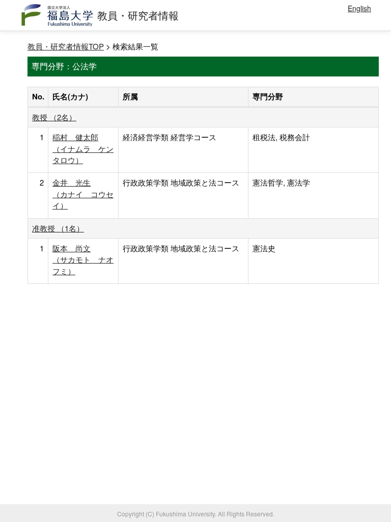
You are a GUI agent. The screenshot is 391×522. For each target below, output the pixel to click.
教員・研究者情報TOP (65, 46)
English (359, 8)
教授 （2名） (54, 117)
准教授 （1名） (58, 228)
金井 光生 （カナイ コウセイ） (83, 194)
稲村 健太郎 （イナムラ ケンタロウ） (83, 148)
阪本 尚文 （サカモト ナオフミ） (83, 259)
